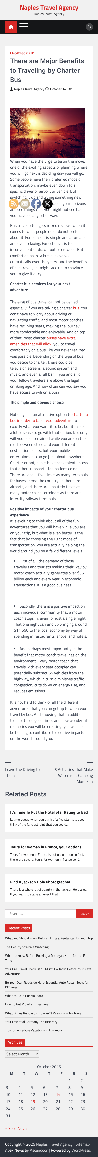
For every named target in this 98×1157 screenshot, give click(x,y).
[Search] (89, 27)
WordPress (81, 1150)
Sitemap (83, 1144)
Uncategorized (22, 53)
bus (76, 308)
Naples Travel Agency (49, 7)
